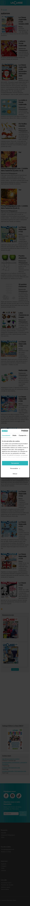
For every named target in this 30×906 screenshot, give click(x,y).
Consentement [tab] (6, 435)
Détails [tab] (14, 435)
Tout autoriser (15, 463)
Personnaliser (14, 468)
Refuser (15, 473)
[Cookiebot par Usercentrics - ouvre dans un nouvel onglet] (21, 431)
